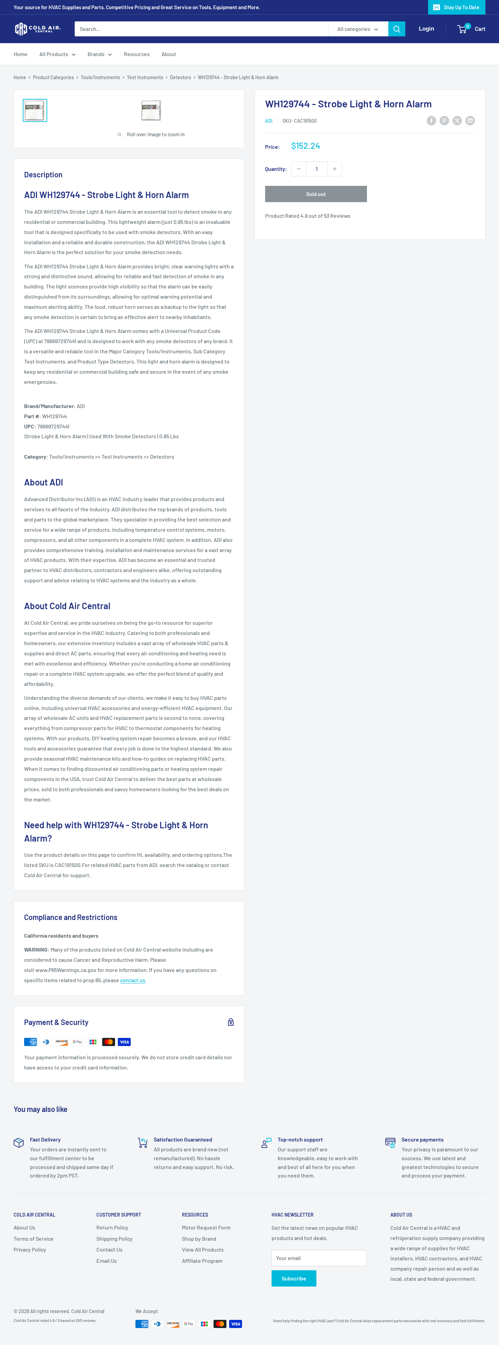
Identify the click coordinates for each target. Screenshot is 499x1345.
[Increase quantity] (335, 169)
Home (20, 54)
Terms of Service (34, 1238)
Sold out (316, 194)
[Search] (396, 28)
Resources (137, 54)
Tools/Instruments (100, 77)
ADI (269, 121)
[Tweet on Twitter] (457, 120)
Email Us (106, 1260)
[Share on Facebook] (431, 120)
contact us (132, 980)
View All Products (203, 1249)
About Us (24, 1227)
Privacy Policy (30, 1249)
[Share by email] (470, 120)
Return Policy (112, 1227)
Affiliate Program (202, 1260)
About (169, 54)
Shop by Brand (199, 1238)
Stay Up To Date (461, 7)
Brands (96, 54)
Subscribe (294, 1278)
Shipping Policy (114, 1238)
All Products (53, 54)
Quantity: (276, 168)
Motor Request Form (206, 1227)
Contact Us (109, 1249)
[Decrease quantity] (299, 169)
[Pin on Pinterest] (444, 120)
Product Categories (53, 77)
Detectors (180, 77)
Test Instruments (145, 77)
